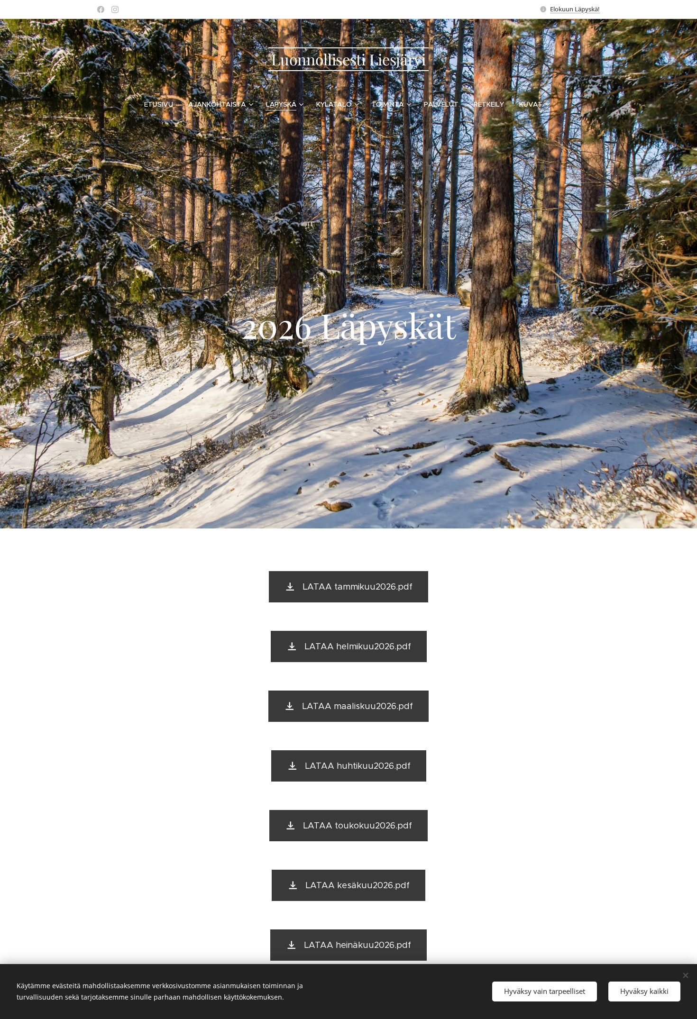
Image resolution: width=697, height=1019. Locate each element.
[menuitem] (162, 104)
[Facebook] (101, 9)
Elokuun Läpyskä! (575, 9)
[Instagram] (115, 9)
